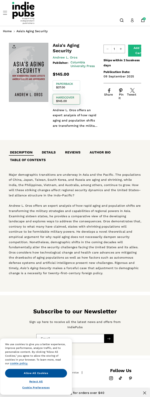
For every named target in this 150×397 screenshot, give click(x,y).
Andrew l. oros (65, 57)
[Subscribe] (108, 338)
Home (7, 31)
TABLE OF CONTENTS (28, 160)
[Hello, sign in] (132, 20)
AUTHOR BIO (100, 152)
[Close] (144, 393)
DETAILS (49, 152)
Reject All (36, 381)
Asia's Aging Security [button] (32, 31)
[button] (7, 13)
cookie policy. (19, 363)
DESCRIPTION (21, 152)
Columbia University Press (83, 64)
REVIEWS (72, 152)
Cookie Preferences (36, 387)
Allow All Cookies (36, 373)
